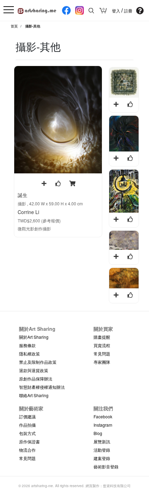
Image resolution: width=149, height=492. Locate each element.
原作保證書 (29, 441)
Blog (98, 433)
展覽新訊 (102, 441)
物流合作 (27, 450)
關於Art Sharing (34, 337)
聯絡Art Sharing (34, 395)
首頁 (14, 26)
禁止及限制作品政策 (37, 362)
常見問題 (102, 353)
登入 (116, 10)
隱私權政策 (29, 353)
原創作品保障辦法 (35, 379)
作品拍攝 (27, 425)
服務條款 (27, 345)
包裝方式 (27, 433)
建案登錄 (102, 458)
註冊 (128, 10)
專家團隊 (102, 362)
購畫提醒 (102, 337)
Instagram (103, 425)
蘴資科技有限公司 (117, 485)
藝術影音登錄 (106, 466)
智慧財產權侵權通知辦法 (42, 387)
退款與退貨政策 (33, 370)
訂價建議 (27, 416)
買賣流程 (102, 345)
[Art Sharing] (37, 10)
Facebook (103, 416)
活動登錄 (102, 450)
